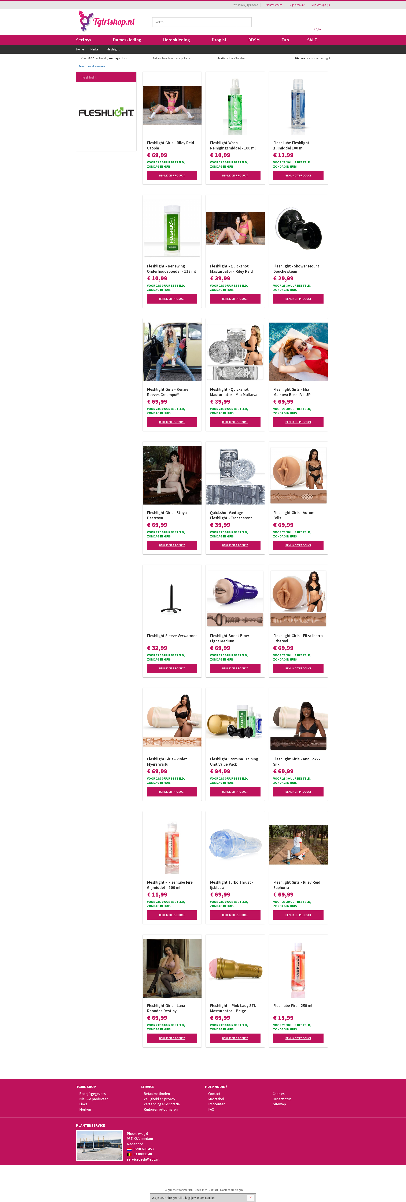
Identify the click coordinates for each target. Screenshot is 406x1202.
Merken (85, 1109)
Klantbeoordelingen (231, 1190)
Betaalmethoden (157, 1093)
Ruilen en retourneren (161, 1109)
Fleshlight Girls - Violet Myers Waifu (167, 761)
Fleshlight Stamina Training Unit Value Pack (234, 761)
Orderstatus (282, 1099)
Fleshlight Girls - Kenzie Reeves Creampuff (167, 392)
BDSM (254, 40)
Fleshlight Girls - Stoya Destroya (167, 515)
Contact (214, 1093)
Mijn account (297, 5)
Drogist (219, 40)
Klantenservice (274, 5)
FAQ (211, 1109)
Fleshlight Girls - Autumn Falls (295, 515)
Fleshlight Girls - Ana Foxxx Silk (296, 761)
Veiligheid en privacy (159, 1099)
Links (83, 1104)
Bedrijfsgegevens (92, 1093)
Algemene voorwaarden (179, 1190)
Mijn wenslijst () (320, 5)
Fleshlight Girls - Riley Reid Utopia (170, 145)
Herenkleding (176, 40)
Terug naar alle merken (91, 66)
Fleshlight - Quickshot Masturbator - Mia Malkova (233, 392)
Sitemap (279, 1104)
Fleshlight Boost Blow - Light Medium (230, 638)
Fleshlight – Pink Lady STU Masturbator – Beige (233, 1008)
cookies (210, 1198)
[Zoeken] (244, 22)
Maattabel (216, 1099)
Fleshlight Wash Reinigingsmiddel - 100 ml (233, 145)
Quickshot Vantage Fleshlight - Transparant (231, 515)
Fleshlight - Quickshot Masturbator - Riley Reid (231, 268)
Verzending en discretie (162, 1104)
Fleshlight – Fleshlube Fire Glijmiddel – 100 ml (170, 885)
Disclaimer (201, 1190)
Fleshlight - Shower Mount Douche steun (296, 268)
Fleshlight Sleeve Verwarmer (172, 635)
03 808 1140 (142, 1154)
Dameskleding (127, 40)
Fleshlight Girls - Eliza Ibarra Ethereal (298, 638)
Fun (285, 40)
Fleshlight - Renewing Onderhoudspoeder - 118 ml (171, 268)
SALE (312, 40)
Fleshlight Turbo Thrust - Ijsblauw (231, 885)
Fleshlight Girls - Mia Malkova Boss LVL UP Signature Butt (292, 392)
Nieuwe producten (93, 1099)
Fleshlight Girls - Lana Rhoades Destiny (166, 1008)
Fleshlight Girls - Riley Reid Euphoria (296, 885)
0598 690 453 (143, 1149)
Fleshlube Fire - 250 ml (292, 1005)
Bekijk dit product (172, 175)
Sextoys (83, 40)
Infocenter (216, 1104)
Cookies (279, 1093)
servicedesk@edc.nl (143, 1159)
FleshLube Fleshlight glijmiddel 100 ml (291, 145)
